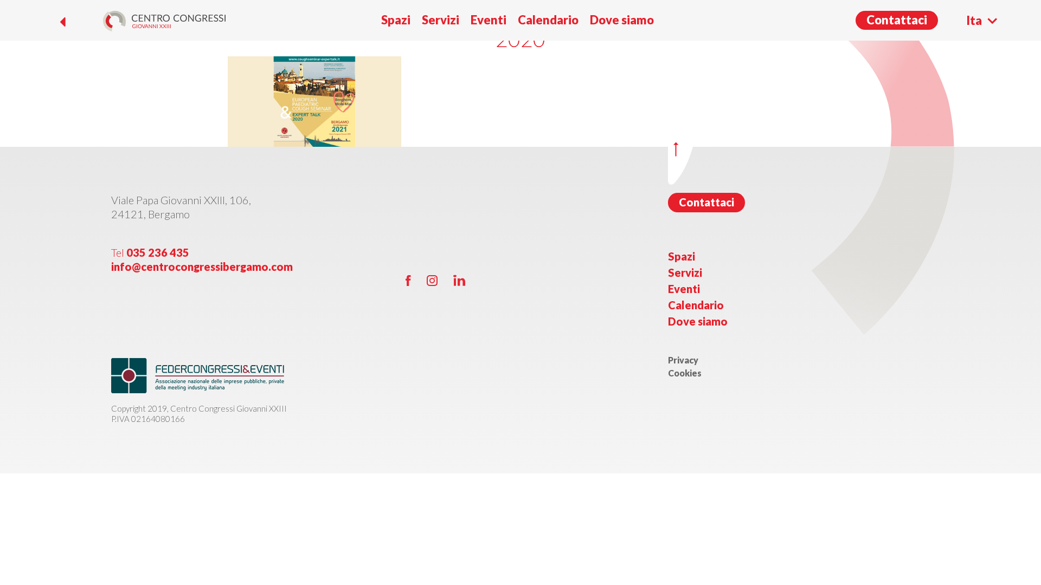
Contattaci (896, 19)
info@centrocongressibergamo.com (202, 266)
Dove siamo (622, 19)
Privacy (683, 360)
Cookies (685, 373)
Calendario (548, 19)
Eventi (488, 19)
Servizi (440, 19)
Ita (974, 20)
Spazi (395, 19)
